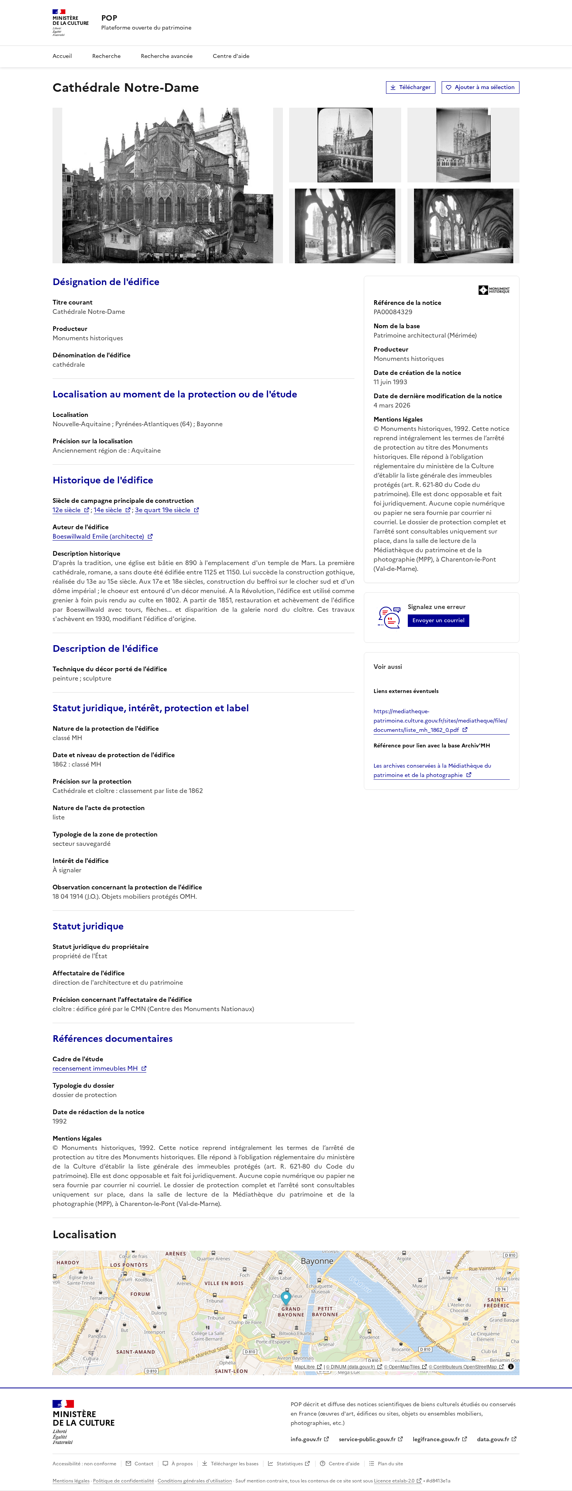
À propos (182, 1463)
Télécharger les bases (234, 1463)
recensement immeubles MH (95, 1068)
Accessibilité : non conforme (84, 1463)
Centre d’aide (344, 1463)
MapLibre (305, 1366)
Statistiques (290, 1463)
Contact (144, 1463)
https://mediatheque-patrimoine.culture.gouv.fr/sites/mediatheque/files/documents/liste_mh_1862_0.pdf (440, 720)
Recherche (106, 56)
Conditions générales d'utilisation (195, 1480)
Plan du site (390, 1463)
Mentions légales (71, 1480)
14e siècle (108, 509)
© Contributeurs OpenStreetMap (463, 1366)
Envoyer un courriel (438, 620)
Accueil (62, 56)
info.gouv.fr (306, 1439)
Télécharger (415, 87)
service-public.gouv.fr (367, 1439)
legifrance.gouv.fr (436, 1439)
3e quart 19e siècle (162, 509)
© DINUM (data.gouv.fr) (350, 1366)
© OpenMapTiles (402, 1366)
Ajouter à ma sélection (485, 87)
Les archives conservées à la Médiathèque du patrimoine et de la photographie (432, 770)
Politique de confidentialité (123, 1480)
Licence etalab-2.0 (394, 1480)
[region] (286, 1313)
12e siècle (67, 509)
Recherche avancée (167, 56)
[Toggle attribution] (511, 1366)
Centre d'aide (231, 56)
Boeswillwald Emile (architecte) (98, 536)
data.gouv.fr (493, 1439)
